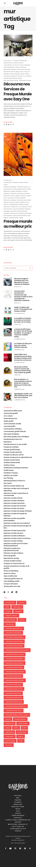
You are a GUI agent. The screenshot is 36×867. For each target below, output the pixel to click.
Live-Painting (8, 478)
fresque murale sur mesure (12, 202)
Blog (18, 809)
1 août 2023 (17, 303)
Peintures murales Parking (13, 541)
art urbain (8, 611)
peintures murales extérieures (14, 536)
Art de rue (21, 602)
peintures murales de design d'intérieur (18, 511)
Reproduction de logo (11, 558)
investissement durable (17, 204)
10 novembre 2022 (19, 313)
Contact (18, 818)
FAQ (18, 811)
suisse (21, 740)
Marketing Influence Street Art (14, 481)
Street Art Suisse (10, 573)
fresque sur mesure (16, 76)
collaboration (18, 611)
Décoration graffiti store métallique (16, 437)
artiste (7, 607)
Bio (17, 798)
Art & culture (8, 416)
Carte (18, 813)
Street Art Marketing (20, 60)
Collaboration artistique (11, 615)
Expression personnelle (24, 200)
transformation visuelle (16, 217)
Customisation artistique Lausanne (15, 654)
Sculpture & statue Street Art (14, 563)
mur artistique (27, 76)
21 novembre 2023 (19, 362)
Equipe (18, 800)
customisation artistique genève (14, 645)
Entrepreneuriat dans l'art (13, 439)
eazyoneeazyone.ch (18, 840)
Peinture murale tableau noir (14, 486)
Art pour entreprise (24, 65)
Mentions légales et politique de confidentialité (18, 826)
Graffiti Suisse (9, 470)
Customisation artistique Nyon (13, 676)
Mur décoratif (8, 78)
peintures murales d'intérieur (14, 501)
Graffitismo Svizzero (11, 473)
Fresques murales (23, 723)
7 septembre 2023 (19, 349)
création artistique (20, 67)
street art (20, 736)
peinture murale (17, 78)
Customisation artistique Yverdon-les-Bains (17, 715)
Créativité (13, 193)
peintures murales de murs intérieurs (17, 523)
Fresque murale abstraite (13, 452)
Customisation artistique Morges (14, 667)
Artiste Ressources (10, 418)
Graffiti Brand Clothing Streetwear (16, 468)
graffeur (16, 727)
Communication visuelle (12, 424)
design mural (20, 71)
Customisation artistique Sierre (13, 697)
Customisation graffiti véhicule (15, 431)
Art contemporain (10, 602)
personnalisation (22, 211)
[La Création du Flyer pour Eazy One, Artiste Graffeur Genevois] (8, 347)
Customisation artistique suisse (14, 702)
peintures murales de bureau (14, 503)
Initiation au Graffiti (10, 475)
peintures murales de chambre (15, 506)
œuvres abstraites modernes (22, 209)
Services (18, 804)
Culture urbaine (10, 624)
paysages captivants (10, 211)
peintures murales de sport (13, 533)
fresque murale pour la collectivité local (18, 457)
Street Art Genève (10, 740)
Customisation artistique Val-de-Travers (16, 706)
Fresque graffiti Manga (12, 450)
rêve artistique (8, 215)
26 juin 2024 (7, 60)
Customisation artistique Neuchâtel (15, 671)
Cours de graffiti (9, 426)
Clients (18, 802)
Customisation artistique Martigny (14, 658)
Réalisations (18, 807)
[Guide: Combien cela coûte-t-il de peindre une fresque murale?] (8, 310)
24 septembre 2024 (19, 339)
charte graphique (9, 67)
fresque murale (19, 74)
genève (8, 727)
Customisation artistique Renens (14, 689)
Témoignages (18, 815)
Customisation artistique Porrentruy (15, 680)
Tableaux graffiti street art (13, 579)
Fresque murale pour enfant (14, 455)
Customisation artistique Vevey (14, 710)
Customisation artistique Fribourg (14, 641)
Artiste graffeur (17, 607)
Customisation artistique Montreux (14, 663)
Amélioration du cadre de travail (13, 63)
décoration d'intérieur (23, 193)
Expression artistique (10, 200)
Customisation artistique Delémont (14, 637)
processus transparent (10, 213)
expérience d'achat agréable (17, 198)
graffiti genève (9, 732)
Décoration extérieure (10, 69)
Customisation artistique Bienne (14, 628)
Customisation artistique (13, 429)
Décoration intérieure (23, 69)
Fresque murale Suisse (12, 460)
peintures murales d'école (13, 498)
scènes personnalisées (20, 215)
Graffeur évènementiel (12, 463)
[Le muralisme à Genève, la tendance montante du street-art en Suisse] (8, 321)
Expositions (8, 442)
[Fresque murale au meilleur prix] (18, 154)
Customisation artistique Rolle (13, 693)
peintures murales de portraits (15, 531)
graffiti (24, 727)
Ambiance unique (22, 187)
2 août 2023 (17, 375)
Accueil (18, 795)
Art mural (15, 65)
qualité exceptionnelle (24, 213)
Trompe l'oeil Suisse (11, 584)
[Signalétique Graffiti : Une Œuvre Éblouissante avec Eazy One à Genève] (8, 397)
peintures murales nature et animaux (17, 538)
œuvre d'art (9, 745)
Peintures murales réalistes (13, 553)
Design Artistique (21, 195)
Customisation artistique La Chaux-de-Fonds (17, 650)
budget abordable (16, 191)
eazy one (27, 71)
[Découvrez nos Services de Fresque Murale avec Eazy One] (18, 45)
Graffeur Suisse (9, 465)
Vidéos (18, 831)
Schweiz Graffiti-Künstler (12, 561)
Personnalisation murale (11, 80)
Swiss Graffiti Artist (10, 576)
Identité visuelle (22, 732)
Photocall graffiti (10, 556)
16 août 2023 (8, 180)
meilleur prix (14, 206)
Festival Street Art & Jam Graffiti (15, 444)
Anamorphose (8, 65)
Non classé (8, 483)
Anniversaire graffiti (11, 413)
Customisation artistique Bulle (13, 633)
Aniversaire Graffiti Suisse (13, 411)
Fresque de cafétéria (11, 447)
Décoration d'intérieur (11, 182)
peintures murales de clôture (14, 508)
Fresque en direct (9, 74)
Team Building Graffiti (11, 581)
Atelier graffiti (8, 421)
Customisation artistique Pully (13, 684)
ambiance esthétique (10, 187)
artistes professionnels (19, 189)
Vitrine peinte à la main (12, 586)
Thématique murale (25, 80)
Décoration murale (9, 71)
